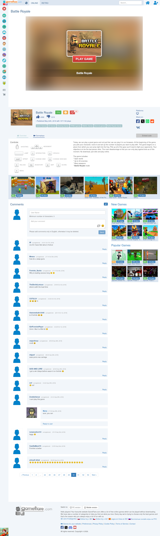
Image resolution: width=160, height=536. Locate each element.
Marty (45, 411)
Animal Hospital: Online (135, 239)
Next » (94, 475)
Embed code (147, 135)
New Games (119, 204)
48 (64, 475)
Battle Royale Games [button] (114, 126)
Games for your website (72, 524)
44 (45, 475)
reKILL (136, 197)
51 (78, 475)
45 (50, 475)
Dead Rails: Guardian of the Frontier (97, 197)
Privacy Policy (98, 524)
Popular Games (120, 245)
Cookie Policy (109, 524)
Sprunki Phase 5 (132, 280)
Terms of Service (122, 524)
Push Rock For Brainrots (120, 223)
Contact (132, 524)
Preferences (87, 524)
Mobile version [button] (91, 507)
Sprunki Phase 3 (148, 280)
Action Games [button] (41, 126)
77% (58, 112)
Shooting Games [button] (63, 126)
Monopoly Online (117, 264)
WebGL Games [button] (87, 126)
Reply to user (48, 424)
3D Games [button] (51, 126)
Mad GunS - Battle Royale (118, 197)
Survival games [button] (100, 126)
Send (102, 232)
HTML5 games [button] (75, 126)
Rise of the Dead (66, 197)
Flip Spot (130, 223)
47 (59, 475)
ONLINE (35, 3)
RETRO (46, 3)
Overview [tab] (22, 135)
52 (83, 475)
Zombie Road (15, 197)
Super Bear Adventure (134, 264)
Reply (104, 249)
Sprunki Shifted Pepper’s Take (122, 280)
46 (54, 475)
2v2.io (38, 197)
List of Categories (70, 519)
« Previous (25, 475)
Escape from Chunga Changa (122, 239)
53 (88, 475)
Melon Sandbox (148, 264)
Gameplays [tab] (39, 135)
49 (69, 475)
